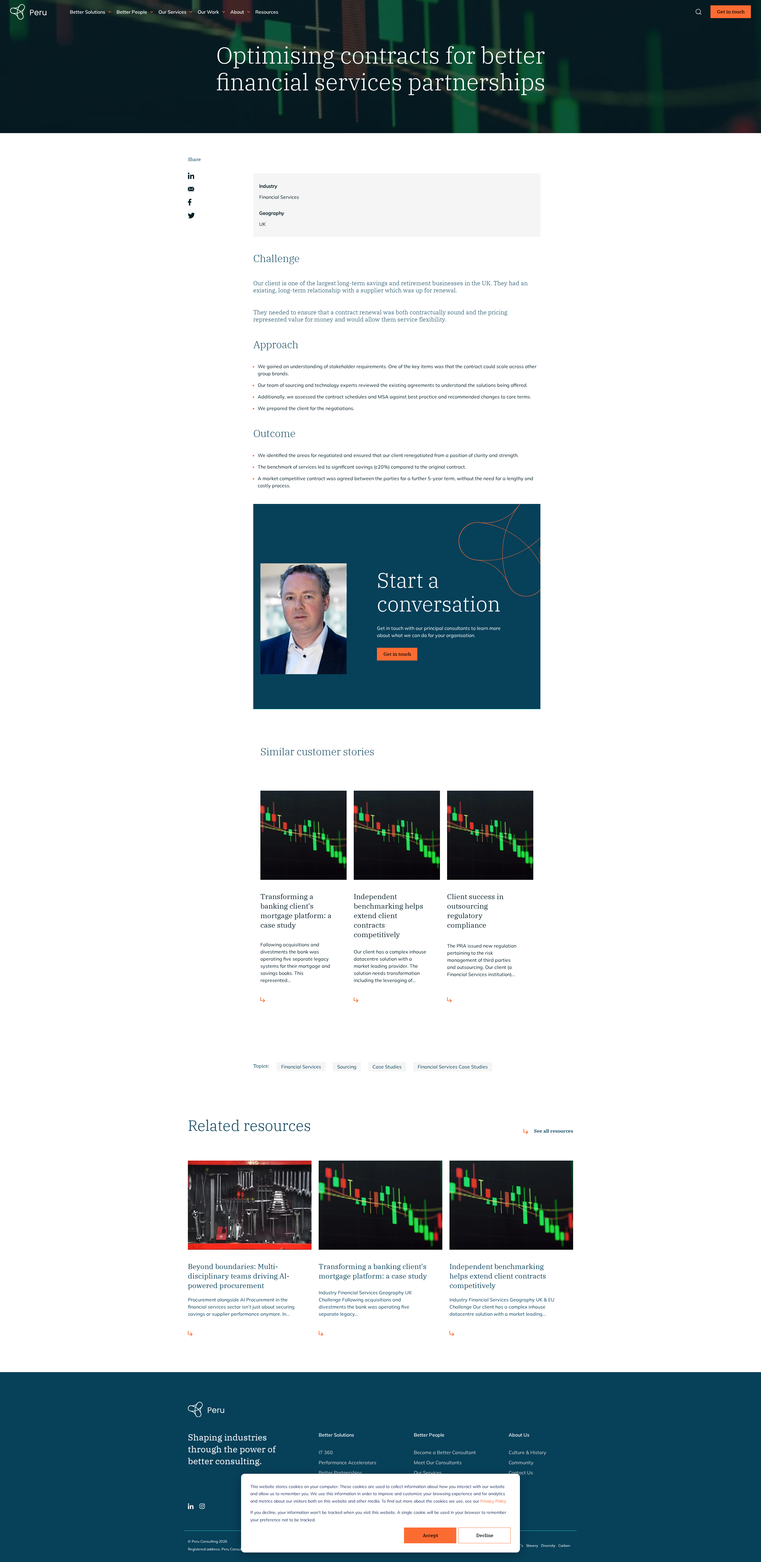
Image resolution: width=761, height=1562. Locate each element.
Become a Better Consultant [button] (445, 1452)
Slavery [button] (532, 1545)
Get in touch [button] (731, 12)
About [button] (237, 12)
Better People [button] (132, 12)
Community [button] (521, 1462)
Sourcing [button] (346, 1067)
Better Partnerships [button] (340, 1473)
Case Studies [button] (387, 1067)
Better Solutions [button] (87, 12)
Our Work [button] (208, 12)
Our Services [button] (172, 12)
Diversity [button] (548, 1545)
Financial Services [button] (301, 1067)
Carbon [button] (564, 1545)
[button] (191, 175)
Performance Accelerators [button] (347, 1462)
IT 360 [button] (326, 1452)
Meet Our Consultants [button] (438, 1462)
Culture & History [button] (527, 1452)
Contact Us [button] (521, 1473)
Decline (484, 1535)
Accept (430, 1535)
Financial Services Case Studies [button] (453, 1067)
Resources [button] (266, 12)
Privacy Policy (493, 1501)
